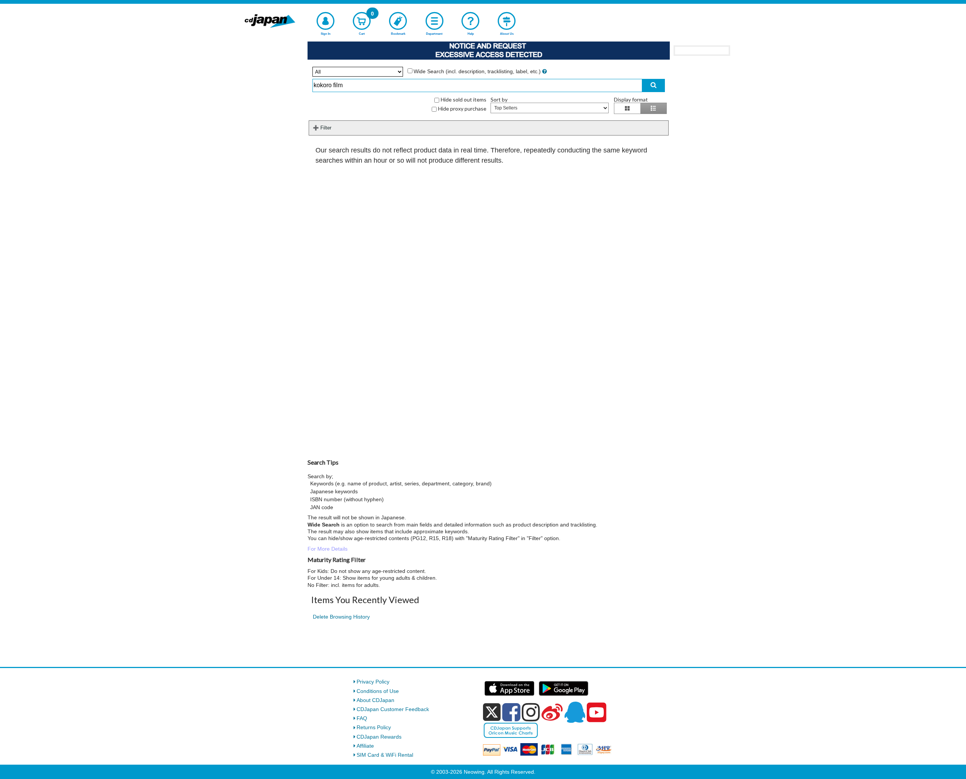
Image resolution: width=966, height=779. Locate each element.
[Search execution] (653, 85)
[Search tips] (544, 71)
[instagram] (531, 712)
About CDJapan (375, 700)
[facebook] (511, 712)
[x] (492, 712)
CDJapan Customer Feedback (393, 709)
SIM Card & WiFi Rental (385, 755)
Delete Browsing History (341, 617)
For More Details (328, 549)
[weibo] (552, 712)
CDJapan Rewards (379, 737)
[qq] (574, 712)
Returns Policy (374, 727)
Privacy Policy (373, 682)
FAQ (362, 718)
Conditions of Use (378, 691)
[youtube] (596, 712)
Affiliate (365, 746)
